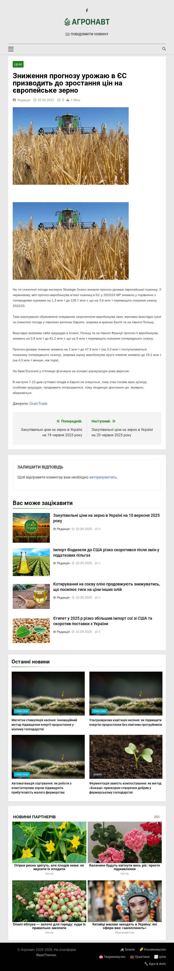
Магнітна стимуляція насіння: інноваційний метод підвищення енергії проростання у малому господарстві (44, 724)
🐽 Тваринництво (112, 957)
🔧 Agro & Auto (155, 964)
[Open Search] (164, 49)
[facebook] (87, 10)
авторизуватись (103, 477)
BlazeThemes (46, 955)
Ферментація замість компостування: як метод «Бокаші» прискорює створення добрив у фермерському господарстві (125, 788)
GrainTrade (38, 403)
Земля (97, 774)
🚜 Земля (127, 950)
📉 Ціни (160, 957)
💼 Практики (140, 957)
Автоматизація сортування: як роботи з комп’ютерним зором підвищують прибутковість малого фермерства (41, 788)
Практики (21, 711)
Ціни (18, 64)
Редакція (23, 100)
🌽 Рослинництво (152, 950)
